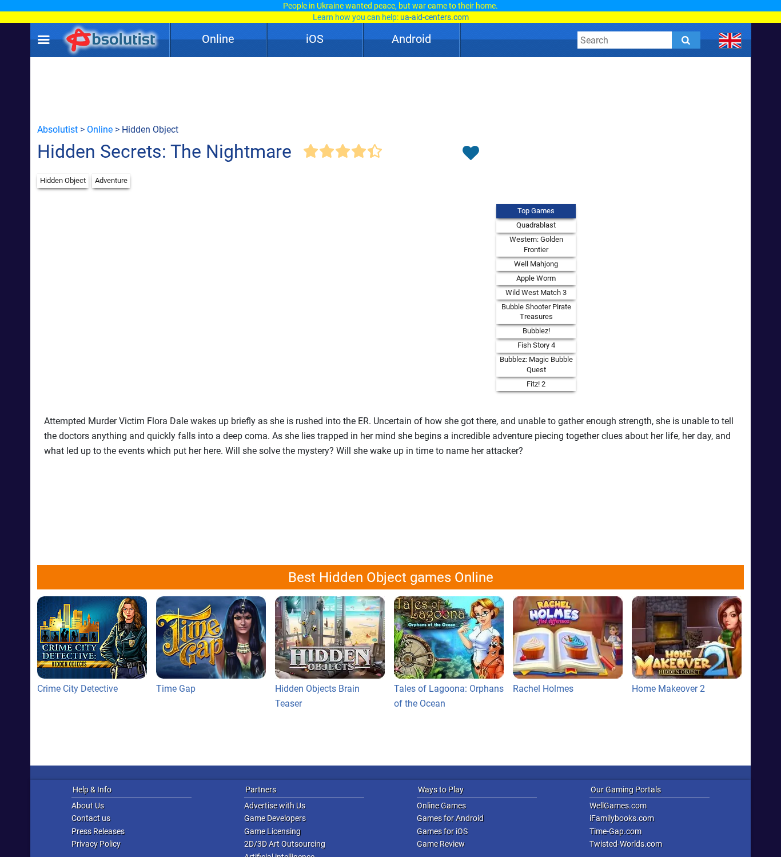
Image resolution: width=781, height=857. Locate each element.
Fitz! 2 (536, 384)
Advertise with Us (274, 805)
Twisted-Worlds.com (625, 843)
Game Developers (275, 818)
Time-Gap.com (615, 831)
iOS (315, 39)
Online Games (441, 805)
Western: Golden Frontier (536, 244)
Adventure (111, 180)
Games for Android (450, 818)
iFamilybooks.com (621, 818)
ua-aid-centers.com (434, 17)
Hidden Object (63, 180)
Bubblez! (536, 330)
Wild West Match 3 (536, 292)
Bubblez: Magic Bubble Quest (536, 364)
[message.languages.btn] (730, 40)
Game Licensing (272, 831)
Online (218, 39)
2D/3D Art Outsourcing (284, 843)
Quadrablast (536, 225)
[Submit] (686, 40)
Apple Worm (536, 278)
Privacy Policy (96, 843)
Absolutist (57, 129)
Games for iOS (442, 831)
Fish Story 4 (536, 345)
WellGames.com (618, 805)
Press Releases (98, 831)
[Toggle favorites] (470, 153)
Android (411, 39)
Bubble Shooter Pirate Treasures (536, 311)
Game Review (441, 843)
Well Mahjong (536, 264)
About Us (87, 805)
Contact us (90, 818)
